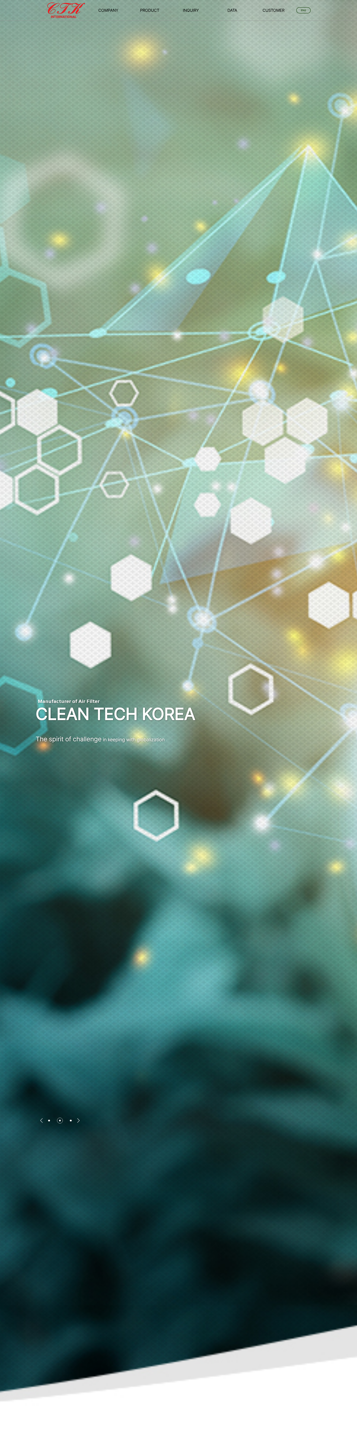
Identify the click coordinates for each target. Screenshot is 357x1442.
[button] (41, 1120)
